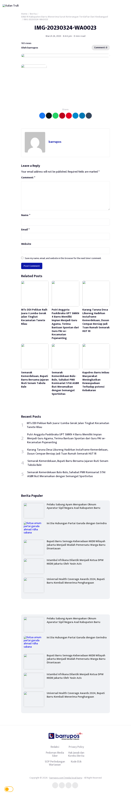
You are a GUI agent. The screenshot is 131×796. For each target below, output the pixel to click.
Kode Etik (76, 761)
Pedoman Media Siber (55, 754)
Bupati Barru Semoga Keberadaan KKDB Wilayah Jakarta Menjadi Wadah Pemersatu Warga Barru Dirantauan (76, 545)
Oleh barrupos (29, 48)
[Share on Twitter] (49, 116)
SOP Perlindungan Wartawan (55, 763)
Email (25, 229)
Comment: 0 (100, 47)
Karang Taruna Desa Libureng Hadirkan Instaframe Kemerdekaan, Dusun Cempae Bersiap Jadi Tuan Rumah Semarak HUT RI (96, 320)
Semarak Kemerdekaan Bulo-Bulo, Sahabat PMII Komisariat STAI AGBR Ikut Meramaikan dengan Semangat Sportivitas (65, 383)
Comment (28, 177)
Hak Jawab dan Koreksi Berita (76, 754)
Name (25, 215)
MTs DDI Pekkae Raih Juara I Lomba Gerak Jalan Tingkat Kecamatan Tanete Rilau (34, 316)
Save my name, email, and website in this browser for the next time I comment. (63, 258)
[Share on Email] (62, 116)
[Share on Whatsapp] (56, 116)
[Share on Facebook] (42, 116)
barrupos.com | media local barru (65, 778)
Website (26, 244)
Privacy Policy (76, 747)
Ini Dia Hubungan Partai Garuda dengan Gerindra (77, 523)
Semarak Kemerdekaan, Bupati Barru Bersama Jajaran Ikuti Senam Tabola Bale (35, 379)
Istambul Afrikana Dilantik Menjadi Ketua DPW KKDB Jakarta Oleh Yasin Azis (75, 562)
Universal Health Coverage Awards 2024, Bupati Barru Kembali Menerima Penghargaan (76, 581)
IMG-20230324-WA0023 (65, 28)
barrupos (55, 141)
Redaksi (54, 747)
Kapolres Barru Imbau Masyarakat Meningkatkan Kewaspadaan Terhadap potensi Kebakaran (95, 381)
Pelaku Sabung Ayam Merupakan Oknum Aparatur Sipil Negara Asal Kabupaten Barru (73, 506)
